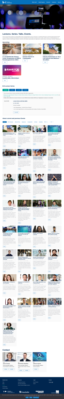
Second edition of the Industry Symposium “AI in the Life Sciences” (54, 134)
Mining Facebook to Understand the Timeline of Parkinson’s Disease (24, 182)
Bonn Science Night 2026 (38, 133)
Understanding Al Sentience (38, 207)
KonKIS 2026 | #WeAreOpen (10, 78)
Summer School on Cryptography (28, 57)
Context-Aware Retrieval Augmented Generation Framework (52, 258)
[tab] (5, 90)
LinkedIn (11, 369)
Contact (5, 369)
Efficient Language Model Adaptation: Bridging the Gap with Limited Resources (24, 258)
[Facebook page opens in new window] (49, 382)
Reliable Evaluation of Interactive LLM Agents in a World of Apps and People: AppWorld (54, 283)
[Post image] (9, 128)
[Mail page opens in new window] (52, 382)
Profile (16, 112)
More (5, 62)
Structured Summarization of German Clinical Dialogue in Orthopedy (8, 258)
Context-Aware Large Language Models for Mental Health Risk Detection (39, 182)
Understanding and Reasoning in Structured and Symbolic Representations (9, 306)
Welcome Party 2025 (7, 156)
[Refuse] (62, 396)
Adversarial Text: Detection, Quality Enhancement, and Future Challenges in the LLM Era (9, 208)
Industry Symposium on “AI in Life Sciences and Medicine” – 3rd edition (52, 58)
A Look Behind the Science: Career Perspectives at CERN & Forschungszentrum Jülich (11, 58)
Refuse (31, 397)
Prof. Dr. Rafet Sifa (7, 96)
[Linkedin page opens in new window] (51, 382)
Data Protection (36, 397)
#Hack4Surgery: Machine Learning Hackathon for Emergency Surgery (8, 234)
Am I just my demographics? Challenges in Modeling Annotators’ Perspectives (38, 157)
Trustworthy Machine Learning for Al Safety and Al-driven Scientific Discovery (24, 306)
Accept (27, 397)
